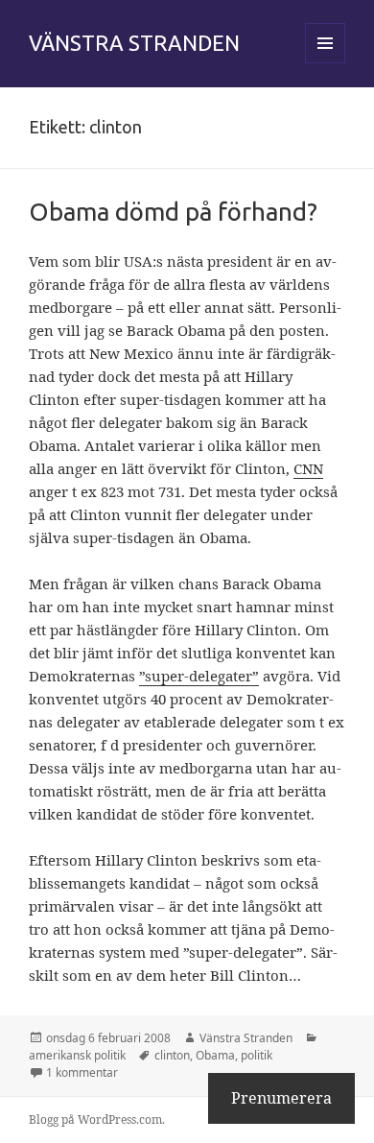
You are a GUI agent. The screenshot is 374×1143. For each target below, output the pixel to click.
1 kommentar (82, 1072)
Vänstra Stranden (245, 1038)
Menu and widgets (325, 62)
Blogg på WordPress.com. (97, 1119)
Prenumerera (281, 1097)
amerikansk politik (77, 1055)
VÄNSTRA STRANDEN (134, 43)
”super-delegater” (199, 675)
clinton (172, 1055)
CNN (308, 468)
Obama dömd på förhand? (173, 212)
